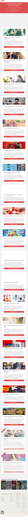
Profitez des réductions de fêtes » (14, 246)
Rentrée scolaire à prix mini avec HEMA (11, 282)
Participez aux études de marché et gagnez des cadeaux (12, 439)
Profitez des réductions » (14, 357)
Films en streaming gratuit (18, 497)
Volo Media (23, 516)
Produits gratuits (8, 417)
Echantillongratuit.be (24, 497)
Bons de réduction (18, 507)
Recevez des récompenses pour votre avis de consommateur (12, 61)
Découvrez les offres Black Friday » (14, 268)
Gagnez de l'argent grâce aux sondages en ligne (13, 84)
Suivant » (14, 476)
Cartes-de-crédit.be (24, 506)
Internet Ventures (17, 516)
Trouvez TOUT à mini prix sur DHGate (11, 128)
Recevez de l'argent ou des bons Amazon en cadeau (13, 106)
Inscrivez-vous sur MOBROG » (14, 92)
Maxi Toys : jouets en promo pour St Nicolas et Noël (13, 238)
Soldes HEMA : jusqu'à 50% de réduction (11, 303)
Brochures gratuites (18, 502)
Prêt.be (22, 501)
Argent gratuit (8, 85)
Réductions (7, 129)
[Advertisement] (14, 20)
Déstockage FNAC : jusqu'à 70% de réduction (12, 150)
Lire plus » (12, 44)
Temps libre (11, 85)
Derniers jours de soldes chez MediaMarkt (11, 394)
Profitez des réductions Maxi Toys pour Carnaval (12, 194)
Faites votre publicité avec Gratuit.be (13, 501)
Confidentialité (11, 497)
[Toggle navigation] (26, 0)
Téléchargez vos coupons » (14, 424)
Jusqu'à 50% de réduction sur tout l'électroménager (13, 348)
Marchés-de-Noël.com (24, 502)
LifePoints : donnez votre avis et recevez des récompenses (12, 38)
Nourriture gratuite (18, 506)
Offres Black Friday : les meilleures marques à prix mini (14, 260)
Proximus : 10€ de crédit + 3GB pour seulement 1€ (13, 462)
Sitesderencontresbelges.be (24, 507)
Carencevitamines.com (24, 511)
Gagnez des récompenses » (14, 70)
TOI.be (22, 510)
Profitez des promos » (14, 158)
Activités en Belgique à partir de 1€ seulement (12, 172)
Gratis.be (2, 497)
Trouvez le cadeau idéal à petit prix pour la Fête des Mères (13, 326)
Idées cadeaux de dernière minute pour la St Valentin (13, 215)
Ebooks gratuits (17, 501)
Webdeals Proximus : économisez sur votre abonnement (11, 371)
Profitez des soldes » (14, 311)
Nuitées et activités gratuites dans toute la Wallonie (13, 416)
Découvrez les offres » (14, 136)
